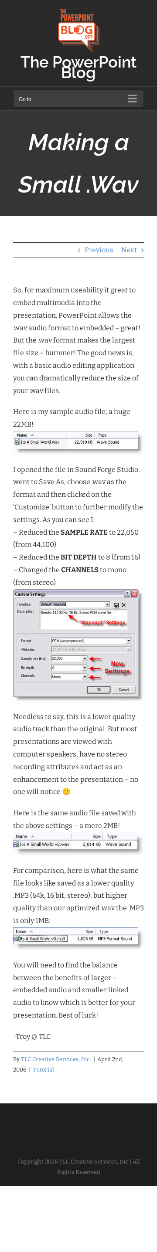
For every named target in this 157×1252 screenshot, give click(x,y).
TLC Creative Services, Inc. (56, 1059)
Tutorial (43, 1069)
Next (129, 250)
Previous (99, 250)
